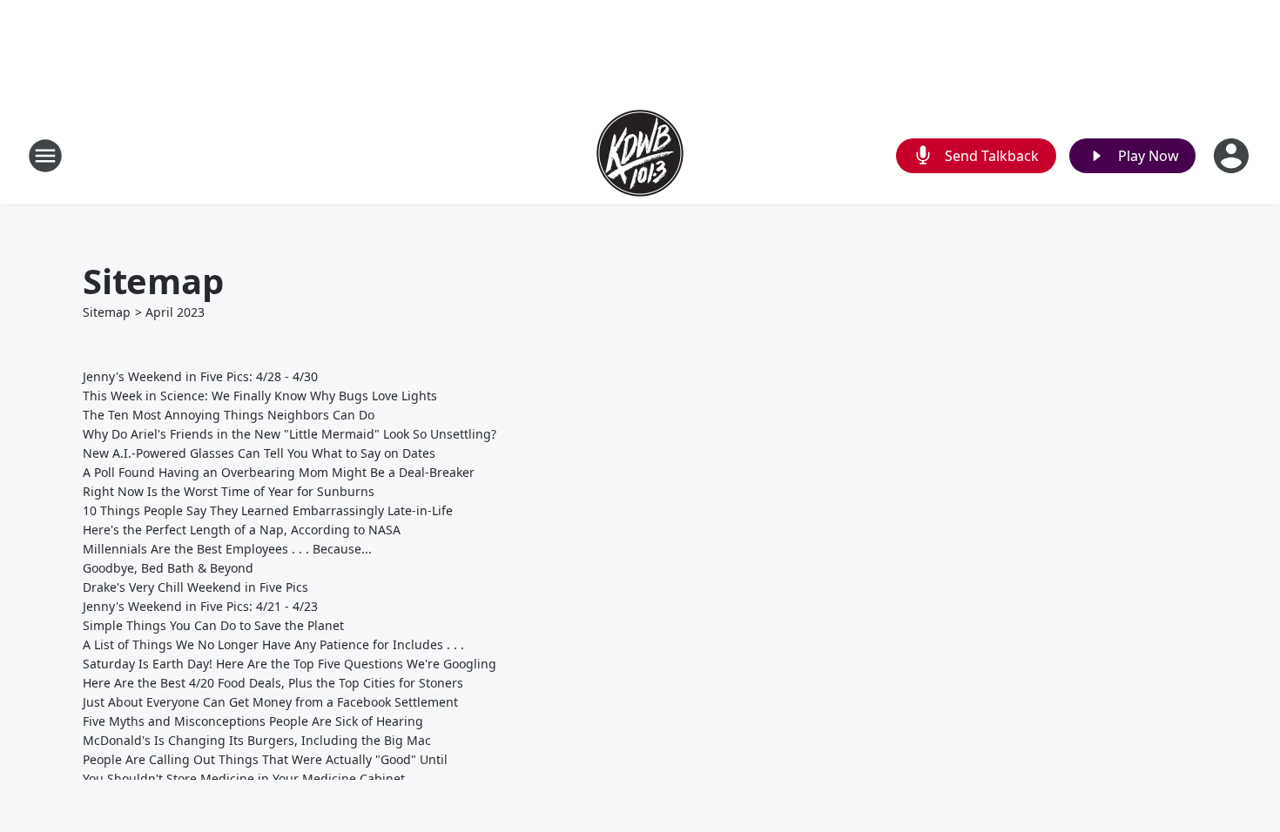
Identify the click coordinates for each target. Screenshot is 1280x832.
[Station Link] (640, 155)
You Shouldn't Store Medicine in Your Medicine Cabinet (244, 778)
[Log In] (1233, 155)
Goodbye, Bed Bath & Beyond (168, 568)
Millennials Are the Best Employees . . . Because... (227, 548)
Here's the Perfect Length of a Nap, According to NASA (242, 529)
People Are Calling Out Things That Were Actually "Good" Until (265, 759)
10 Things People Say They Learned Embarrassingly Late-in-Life (268, 510)
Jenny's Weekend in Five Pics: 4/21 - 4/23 (200, 606)
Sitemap (107, 312)
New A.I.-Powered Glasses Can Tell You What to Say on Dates (259, 453)
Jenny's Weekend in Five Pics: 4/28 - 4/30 (200, 376)
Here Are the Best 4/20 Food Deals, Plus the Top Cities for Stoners (273, 682)
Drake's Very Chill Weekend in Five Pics (195, 587)
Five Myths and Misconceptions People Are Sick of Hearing (253, 721)
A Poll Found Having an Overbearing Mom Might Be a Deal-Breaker (279, 472)
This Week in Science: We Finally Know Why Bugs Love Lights (260, 395)
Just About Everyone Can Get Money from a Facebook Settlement (270, 702)
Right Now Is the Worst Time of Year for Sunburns (228, 491)
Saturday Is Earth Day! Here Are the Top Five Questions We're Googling (289, 663)
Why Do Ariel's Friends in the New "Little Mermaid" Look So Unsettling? (289, 434)
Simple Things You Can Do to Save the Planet (213, 625)
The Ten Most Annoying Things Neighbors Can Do (228, 414)
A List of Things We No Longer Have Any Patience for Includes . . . (273, 644)
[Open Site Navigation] (45, 155)
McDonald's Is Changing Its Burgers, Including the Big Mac (257, 740)
